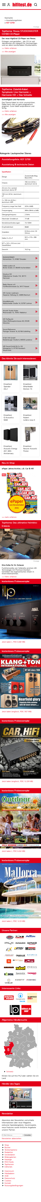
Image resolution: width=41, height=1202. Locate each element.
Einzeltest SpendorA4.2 (8, 386)
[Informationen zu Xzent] (20, 980)
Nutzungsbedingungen (14, 1185)
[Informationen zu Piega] (32, 967)
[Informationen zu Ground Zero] (9, 955)
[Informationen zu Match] (18, 960)
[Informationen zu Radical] (9, 974)
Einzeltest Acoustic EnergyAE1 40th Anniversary (10, 450)
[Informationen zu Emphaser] (32, 943)
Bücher (7, 1147)
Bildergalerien (10, 1157)
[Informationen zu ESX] (9, 949)
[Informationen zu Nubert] (20, 968)
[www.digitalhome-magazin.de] (9, 1002)
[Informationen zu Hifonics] (32, 955)
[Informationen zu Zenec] (31, 980)
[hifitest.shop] (26, 1014)
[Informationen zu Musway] (9, 967)
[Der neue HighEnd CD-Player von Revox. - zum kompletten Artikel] (20, 70)
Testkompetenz (11, 1150)
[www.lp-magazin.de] (15, 1014)
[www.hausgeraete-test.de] (20, 1002)
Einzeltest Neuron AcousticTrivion (30, 448)
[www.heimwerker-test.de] (32, 1002)
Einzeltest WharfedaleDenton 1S (28, 386)
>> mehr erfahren (9, 517)
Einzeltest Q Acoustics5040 (9, 417)
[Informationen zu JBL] (9, 961)
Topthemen (9, 1164)
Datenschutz (10, 1178)
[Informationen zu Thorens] (32, 973)
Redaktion (9, 1152)
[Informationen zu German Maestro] (30, 949)
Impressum (9, 1171)
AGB (6, 1176)
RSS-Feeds (9, 1162)
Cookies (8, 1180)
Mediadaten (9, 1173)
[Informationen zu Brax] (9, 943)
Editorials (8, 1167)
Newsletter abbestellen (11, 1138)
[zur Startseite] (22, 4)
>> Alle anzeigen (9, 51)
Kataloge (8, 1159)
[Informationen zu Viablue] (9, 981)
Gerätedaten (10, 1154)
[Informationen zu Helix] (20, 955)
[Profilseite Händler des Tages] (20, 1098)
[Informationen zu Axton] (30, 936)
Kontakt (8, 1183)
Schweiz (9, 1071)
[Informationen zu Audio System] (19, 937)
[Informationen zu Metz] (29, 961)
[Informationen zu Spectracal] (20, 973)
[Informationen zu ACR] (10, 937)
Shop (7, 1145)
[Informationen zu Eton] (19, 948)
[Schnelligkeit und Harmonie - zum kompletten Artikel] (20, 133)
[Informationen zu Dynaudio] (20, 943)
